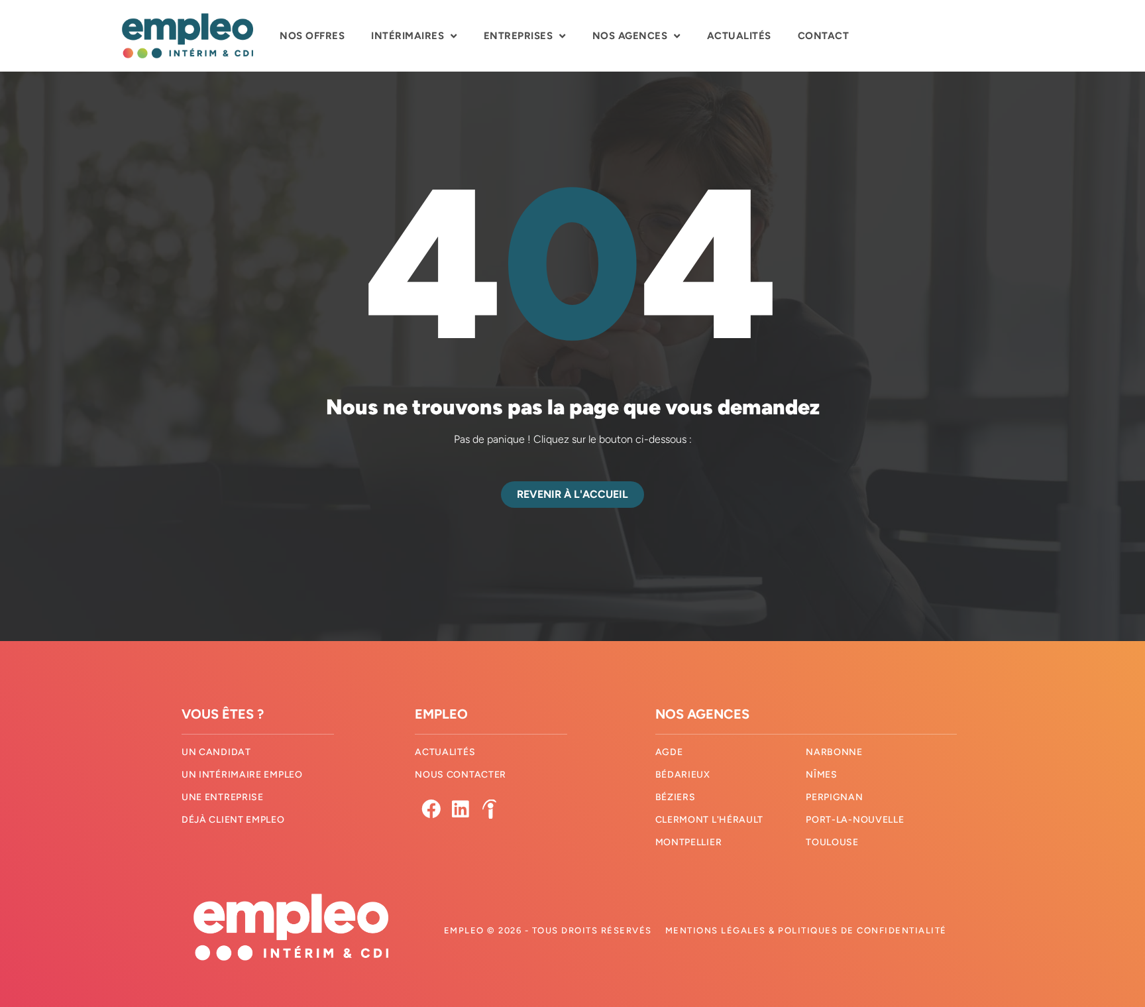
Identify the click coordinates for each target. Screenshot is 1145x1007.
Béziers (675, 797)
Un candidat (216, 752)
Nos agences (630, 36)
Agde (669, 752)
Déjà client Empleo (233, 819)
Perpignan (834, 797)
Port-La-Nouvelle (855, 819)
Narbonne (834, 752)
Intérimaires (407, 36)
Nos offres (312, 36)
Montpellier (688, 842)
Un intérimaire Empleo (242, 774)
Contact (823, 36)
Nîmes (822, 774)
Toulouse (832, 842)
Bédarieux (682, 774)
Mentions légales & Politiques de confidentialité (806, 930)
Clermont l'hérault (709, 819)
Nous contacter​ (460, 774)
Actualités (739, 36)
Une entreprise (223, 797)
